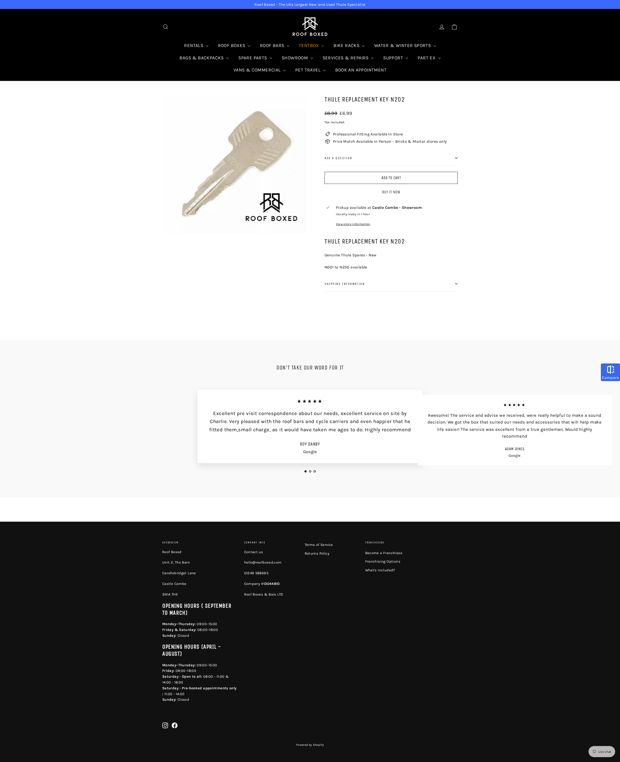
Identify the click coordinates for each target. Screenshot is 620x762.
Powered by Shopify (310, 744)
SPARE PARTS (253, 58)
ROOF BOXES (232, 45)
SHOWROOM (295, 58)
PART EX (427, 58)
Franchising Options (383, 561)
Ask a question (338, 158)
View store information (353, 224)
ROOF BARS (273, 45)
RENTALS (194, 45)
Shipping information (345, 284)
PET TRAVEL (308, 70)
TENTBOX (309, 45)
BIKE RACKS (347, 45)
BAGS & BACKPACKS (202, 58)
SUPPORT (393, 58)
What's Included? (380, 570)
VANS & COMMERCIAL (257, 70)
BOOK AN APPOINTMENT (361, 70)
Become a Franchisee (384, 553)
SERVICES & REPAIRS (346, 58)
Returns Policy (317, 553)
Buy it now (391, 192)
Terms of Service (319, 544)
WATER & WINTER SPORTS (403, 45)
